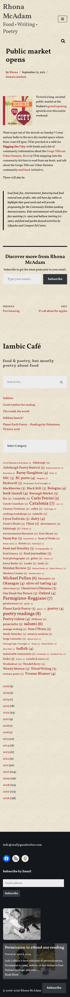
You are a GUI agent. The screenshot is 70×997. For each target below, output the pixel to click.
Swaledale (43, 654)
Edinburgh (11, 529)
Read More (11, 975)
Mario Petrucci (58, 568)
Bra (7, 499)
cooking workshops (17, 514)
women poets (13, 674)
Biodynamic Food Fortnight (37, 483)
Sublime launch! (13, 418)
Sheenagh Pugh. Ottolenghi (16, 644)
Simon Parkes (48, 644)
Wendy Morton (16, 669)
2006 (6, 798)
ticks (8, 659)
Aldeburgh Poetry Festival (24, 467)
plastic (41, 609)
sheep (36, 644)
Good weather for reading (19, 405)
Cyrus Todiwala (16, 519)
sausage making (14, 629)
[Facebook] (6, 858)
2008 (6, 785)
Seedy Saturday (14, 634)
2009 (6, 779)
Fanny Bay (12, 538)
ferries (24, 543)
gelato (36, 558)
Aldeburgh (41, 463)
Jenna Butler (12, 563)
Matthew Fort (36, 573)
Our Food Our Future (20, 593)
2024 (6, 700)
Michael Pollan (20, 578)
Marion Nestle (40, 568)
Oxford (47, 593)
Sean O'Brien (39, 629)
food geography (43, 548)
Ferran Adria (10, 543)
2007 (6, 792)
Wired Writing (43, 669)
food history (12, 554)
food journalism (37, 553)
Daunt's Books (14, 524)
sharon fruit (34, 639)
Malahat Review (17, 568)
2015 (6, 739)
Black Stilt (36, 488)
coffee (36, 509)
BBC (8, 478)
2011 (6, 765)
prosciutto (13, 624)
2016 (6, 732)
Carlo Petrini (45, 498)
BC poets (25, 478)
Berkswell (12, 483)
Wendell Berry (34, 664)
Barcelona (9, 473)
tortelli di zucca (37, 659)
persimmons (13, 604)
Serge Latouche (14, 639)
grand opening (57, 106)
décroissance (50, 524)
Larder (30, 563)
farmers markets (16, 77)
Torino (20, 659)
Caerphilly (21, 499)
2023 (6, 706)
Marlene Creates (15, 573)
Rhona (14, 72)
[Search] (63, 41)
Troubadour (12, 664)
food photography (16, 558)
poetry (55, 608)
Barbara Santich (54, 468)
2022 (6, 713)
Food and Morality (18, 548)
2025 (6, 693)
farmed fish (30, 538)
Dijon (32, 523)
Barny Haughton (32, 473)
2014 (6, 746)
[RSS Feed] (15, 858)
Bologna (56, 488)
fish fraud (38, 543)
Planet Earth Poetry (19, 608)
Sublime (8, 398)
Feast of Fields (49, 538)
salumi (33, 624)
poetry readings (22, 614)
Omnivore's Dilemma (38, 588)
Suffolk (24, 648)
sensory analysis (40, 634)
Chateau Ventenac (16, 509)
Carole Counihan (15, 504)
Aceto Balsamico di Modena (17, 463)
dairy (38, 518)
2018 (6, 726)
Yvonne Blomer (40, 673)
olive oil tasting (41, 583)
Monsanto (46, 579)
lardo (43, 563)
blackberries (14, 488)
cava (59, 504)
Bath (53, 473)
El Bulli (26, 528)
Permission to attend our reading (34, 947)
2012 (6, 759)
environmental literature (20, 534)
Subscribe (55, 279)
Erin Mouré (48, 534)
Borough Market (43, 493)
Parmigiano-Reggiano (27, 598)
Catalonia (41, 503)
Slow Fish (9, 649)
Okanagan (13, 583)
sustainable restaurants (19, 654)
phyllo (28, 603)
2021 (6, 719)
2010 (6, 772)
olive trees (11, 588)
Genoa (48, 558)
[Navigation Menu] (62, 19)
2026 (6, 686)
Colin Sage (50, 509)
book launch (15, 493)
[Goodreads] (25, 858)
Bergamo (42, 478)
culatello (39, 514)
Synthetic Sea (58, 654)
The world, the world (16, 411)
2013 (6, 752)
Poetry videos (16, 619)
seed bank (24, 170)
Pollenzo (39, 619)
